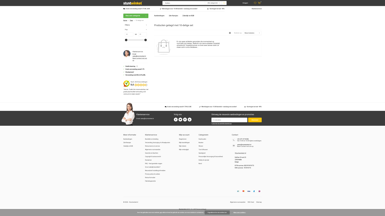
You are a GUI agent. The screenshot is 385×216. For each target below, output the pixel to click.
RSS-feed (251, 202)
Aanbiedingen (159, 16)
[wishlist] (255, 3)
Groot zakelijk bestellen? (152, 167)
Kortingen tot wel (217, 8)
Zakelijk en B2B (188, 16)
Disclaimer (148, 160)
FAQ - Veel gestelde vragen (153, 163)
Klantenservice (257, 8)
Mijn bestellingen (184, 142)
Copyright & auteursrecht (153, 156)
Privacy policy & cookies (152, 174)
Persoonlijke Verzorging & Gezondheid (211, 156)
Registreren (182, 139)
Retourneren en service (152, 146)
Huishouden (202, 139)
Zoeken (224, 3)
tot (135, 34)
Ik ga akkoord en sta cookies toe (217, 212)
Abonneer (254, 120)
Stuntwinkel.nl (133, 202)
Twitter (180, 119)
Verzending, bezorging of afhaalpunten (157, 142)
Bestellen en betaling (151, 139)
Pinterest (185, 119)
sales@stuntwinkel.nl (244, 144)
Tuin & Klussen (203, 149)
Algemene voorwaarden (152, 149)
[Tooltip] (137, 66)
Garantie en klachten (151, 153)
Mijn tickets (182, 146)
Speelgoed (202, 153)
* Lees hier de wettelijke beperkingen (221, 123)
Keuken (201, 142)
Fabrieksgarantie (150, 181)
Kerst (200, 163)
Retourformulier (150, 177)
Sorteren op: (238, 33)
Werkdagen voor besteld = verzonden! (179, 8)
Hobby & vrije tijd (204, 160)
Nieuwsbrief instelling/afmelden (155, 170)
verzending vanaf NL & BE (138, 8)
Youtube (189, 119)
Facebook (176, 119)
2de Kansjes (173, 16)
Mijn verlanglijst (184, 149)
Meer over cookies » (240, 212)
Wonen (201, 146)
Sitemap (259, 202)
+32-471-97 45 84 (243, 139)
